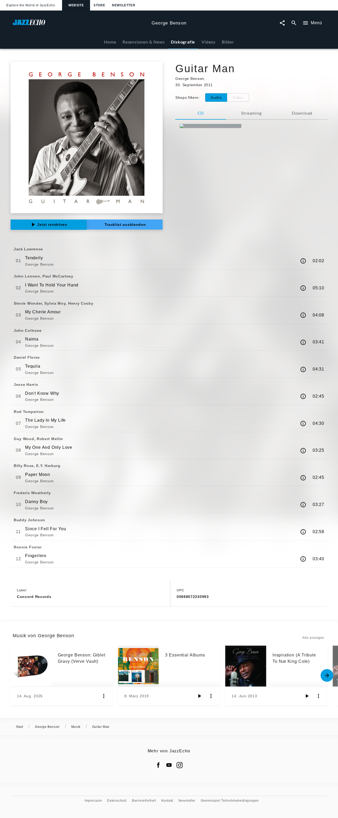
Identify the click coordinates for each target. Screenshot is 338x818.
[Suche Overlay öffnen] (294, 23)
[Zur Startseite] (80, 25)
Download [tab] (302, 112)
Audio (216, 97)
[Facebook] (158, 765)
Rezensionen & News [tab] (144, 41)
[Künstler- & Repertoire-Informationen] (303, 261)
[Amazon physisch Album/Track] (210, 126)
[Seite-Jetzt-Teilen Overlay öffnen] (282, 23)
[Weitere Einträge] (327, 675)
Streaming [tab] (251, 112)
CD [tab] (201, 112)
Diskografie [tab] (183, 41)
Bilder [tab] (228, 41)
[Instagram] (179, 765)
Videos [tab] (208, 41)
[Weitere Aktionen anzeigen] (103, 696)
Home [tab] (110, 41)
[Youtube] (169, 765)
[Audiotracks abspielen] (199, 696)
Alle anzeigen (313, 638)
